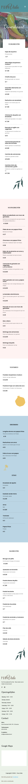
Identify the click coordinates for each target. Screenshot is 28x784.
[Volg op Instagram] (5, 687)
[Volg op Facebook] (2, 687)
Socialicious (15, 777)
